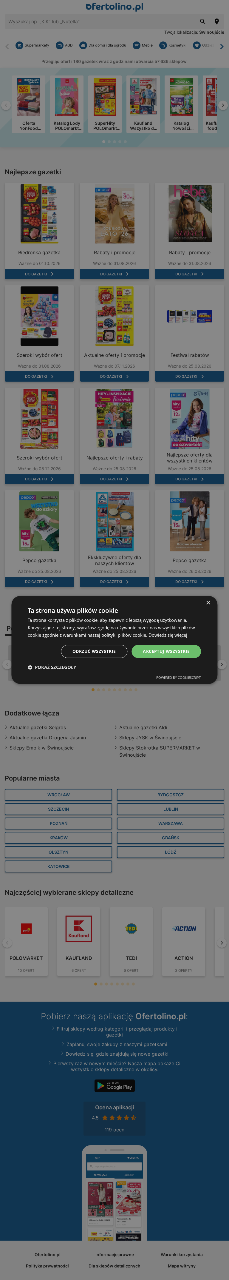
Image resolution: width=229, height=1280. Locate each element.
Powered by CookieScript (178, 678)
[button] (52, 667)
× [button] (208, 603)
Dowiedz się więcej (167, 635)
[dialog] (114, 640)
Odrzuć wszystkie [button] (94, 651)
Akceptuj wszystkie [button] (166, 651)
